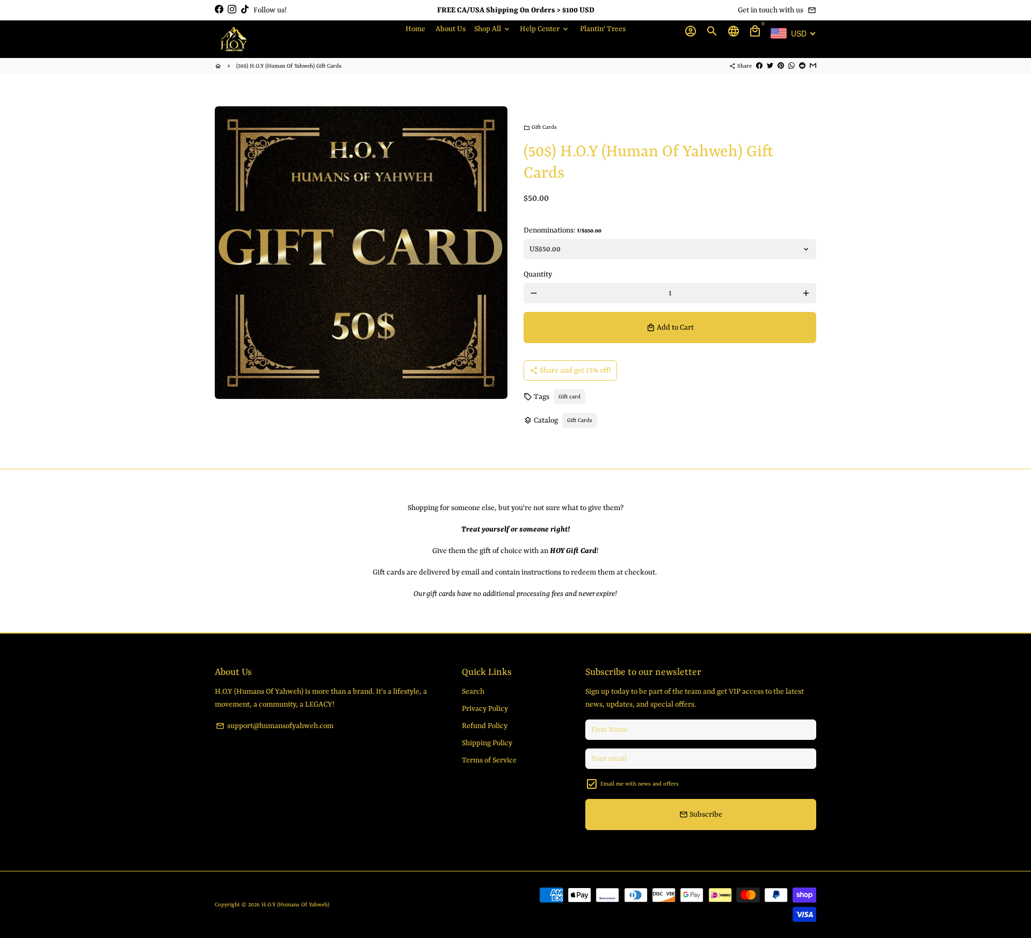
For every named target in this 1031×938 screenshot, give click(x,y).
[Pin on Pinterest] (781, 66)
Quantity (538, 274)
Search (473, 691)
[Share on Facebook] (759, 66)
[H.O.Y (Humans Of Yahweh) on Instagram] (232, 9)
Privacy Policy (485, 708)
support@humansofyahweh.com (274, 726)
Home (415, 29)
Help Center (545, 29)
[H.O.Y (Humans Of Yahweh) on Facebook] (219, 9)
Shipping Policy (487, 743)
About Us (450, 29)
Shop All (492, 29)
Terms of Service (489, 760)
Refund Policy (484, 726)
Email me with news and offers (639, 784)
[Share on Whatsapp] (791, 66)
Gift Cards (540, 127)
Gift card (569, 397)
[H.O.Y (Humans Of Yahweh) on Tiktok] (245, 9)
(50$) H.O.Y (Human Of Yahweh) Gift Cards (289, 66)
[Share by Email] (813, 66)
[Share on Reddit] (802, 66)
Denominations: (562, 230)
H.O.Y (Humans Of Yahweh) (295, 904)
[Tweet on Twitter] (770, 66)
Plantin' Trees (603, 29)
